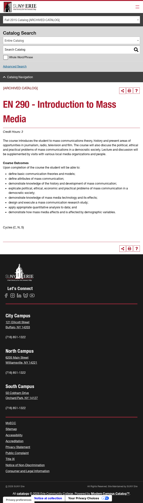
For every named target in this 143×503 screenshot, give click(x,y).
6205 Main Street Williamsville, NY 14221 (21, 360)
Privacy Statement (18, 447)
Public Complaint (17, 453)
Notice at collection (48, 498)
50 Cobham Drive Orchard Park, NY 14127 (22, 395)
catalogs (23, 493)
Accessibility (14, 435)
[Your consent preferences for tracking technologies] (18, 500)
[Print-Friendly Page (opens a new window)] (129, 90)
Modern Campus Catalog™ (110, 493)
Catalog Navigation (20, 77)
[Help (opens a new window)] (136, 90)
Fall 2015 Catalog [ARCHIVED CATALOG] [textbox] (32, 20)
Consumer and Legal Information (28, 471)
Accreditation (14, 441)
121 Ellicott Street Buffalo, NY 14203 (18, 324)
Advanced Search (15, 66)
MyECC (11, 423)
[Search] (136, 50)
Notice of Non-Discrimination (25, 465)
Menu (136, 7)
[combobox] (71, 19)
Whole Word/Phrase (21, 57)
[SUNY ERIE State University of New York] (20, 7)
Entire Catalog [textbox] (14, 40)
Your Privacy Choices (83, 498)
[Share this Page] (122, 90)
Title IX (10, 459)
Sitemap (11, 429)
